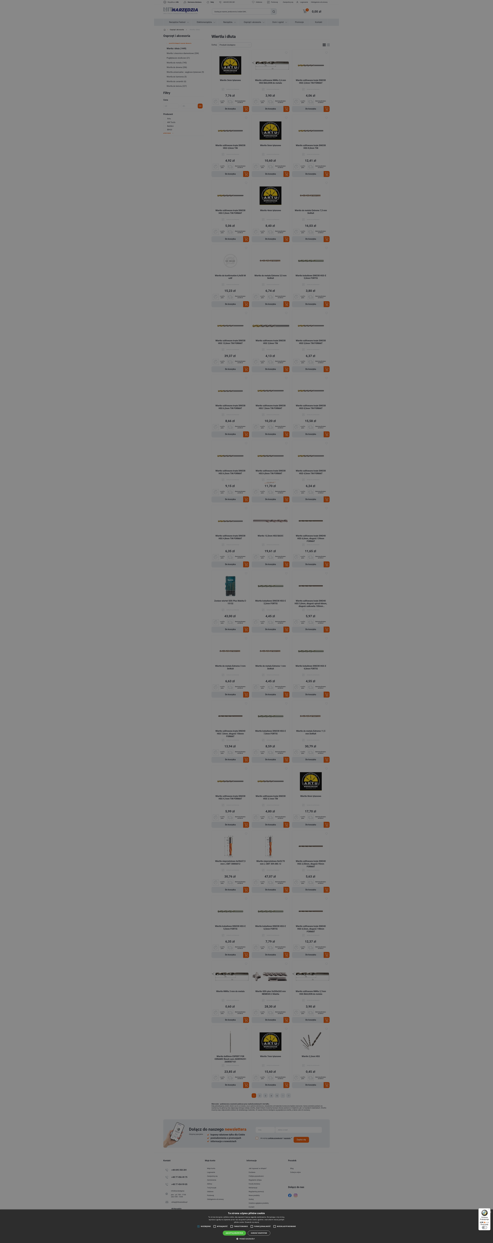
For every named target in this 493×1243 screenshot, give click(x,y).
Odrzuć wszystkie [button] (259, 1233)
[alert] (246, 621)
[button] (246, 1238)
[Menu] (488, 1209)
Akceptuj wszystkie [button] (234, 1233)
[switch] (484, 1227)
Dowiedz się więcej (252, 1222)
